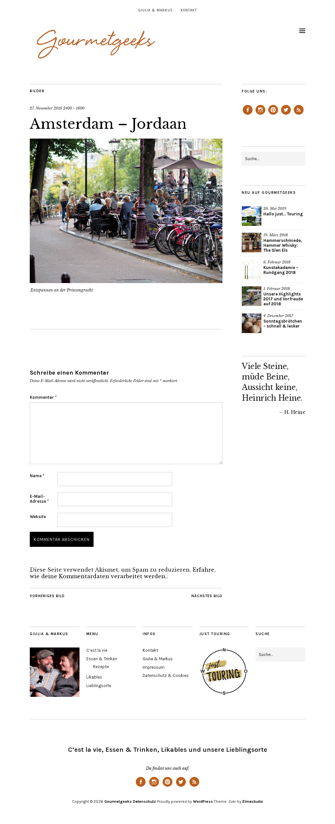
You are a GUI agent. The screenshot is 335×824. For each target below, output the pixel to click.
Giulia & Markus (155, 10)
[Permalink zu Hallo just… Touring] (251, 216)
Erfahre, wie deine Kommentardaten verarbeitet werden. (123, 573)
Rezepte (101, 666)
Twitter (286, 114)
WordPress (203, 801)
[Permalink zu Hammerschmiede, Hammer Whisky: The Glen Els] (251, 242)
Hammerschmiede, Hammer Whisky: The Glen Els (282, 245)
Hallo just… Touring (283, 213)
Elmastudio (252, 801)
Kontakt (189, 10)
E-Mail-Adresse (39, 499)
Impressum (154, 667)
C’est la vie (96, 650)
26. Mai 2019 (274, 208)
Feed (299, 114)
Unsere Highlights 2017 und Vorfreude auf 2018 (283, 299)
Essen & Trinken (101, 658)
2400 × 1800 (73, 108)
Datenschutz (144, 801)
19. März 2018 (275, 235)
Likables (94, 677)
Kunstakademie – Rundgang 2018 (280, 270)
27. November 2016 (46, 108)
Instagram (260, 114)
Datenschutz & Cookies (166, 675)
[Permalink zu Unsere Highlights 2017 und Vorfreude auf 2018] (251, 296)
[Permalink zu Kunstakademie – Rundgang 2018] (251, 269)
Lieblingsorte (98, 685)
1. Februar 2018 (276, 288)
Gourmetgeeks (118, 801)
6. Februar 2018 (277, 262)
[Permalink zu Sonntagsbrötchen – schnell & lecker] (251, 323)
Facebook (248, 114)
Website (38, 516)
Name (37, 475)
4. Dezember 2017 (278, 315)
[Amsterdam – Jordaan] (126, 281)
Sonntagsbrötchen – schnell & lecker (282, 323)
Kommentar (43, 397)
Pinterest (273, 114)
